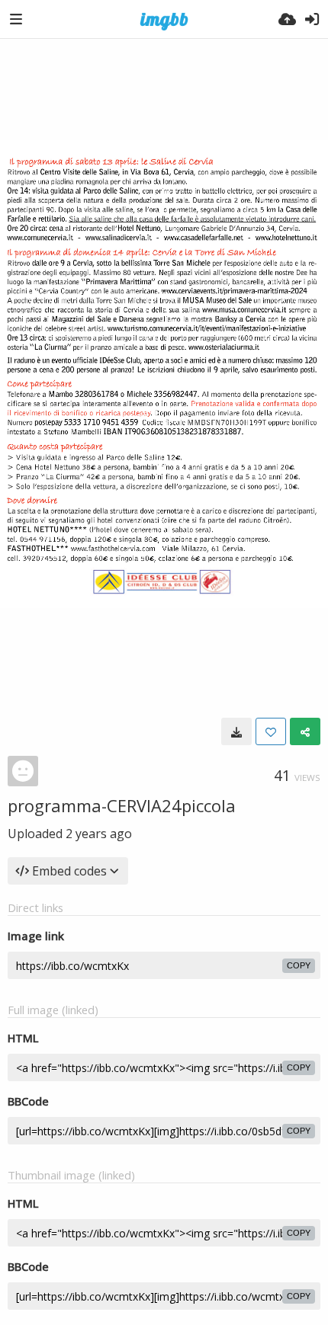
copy (298, 965)
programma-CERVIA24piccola (122, 805)
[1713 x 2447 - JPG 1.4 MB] (236, 731)
